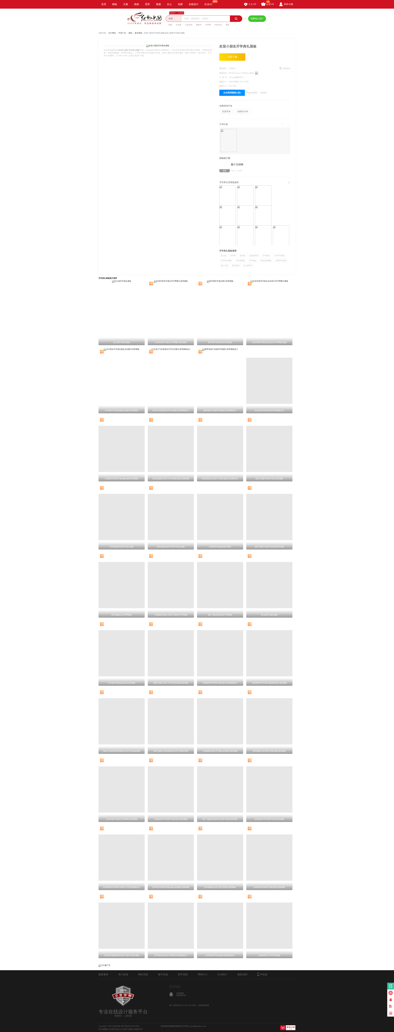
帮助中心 (203, 974)
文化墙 (178, 25)
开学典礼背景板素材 (229, 182)
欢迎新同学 (254, 256)
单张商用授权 (251, 93)
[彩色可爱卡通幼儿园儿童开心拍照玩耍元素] (229, 141)
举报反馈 (286, 68)
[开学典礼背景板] (227, 215)
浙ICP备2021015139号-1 (130, 1026)
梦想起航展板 (265, 261)
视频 (158, 4)
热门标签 (123, 974)
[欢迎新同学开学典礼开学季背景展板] (245, 195)
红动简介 (222, 974)
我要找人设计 (257, 18)
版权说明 (242, 974)
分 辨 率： (224, 77)
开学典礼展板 (226, 261)
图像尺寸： (224, 82)
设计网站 (112, 33)
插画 (136, 4)
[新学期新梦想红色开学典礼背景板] (263, 195)
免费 (180, 4)
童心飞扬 (224, 265)
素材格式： (224, 73)
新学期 (242, 256)
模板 (114, 4)
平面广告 (122, 33)
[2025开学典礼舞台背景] (245, 215)
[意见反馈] (390, 1006)
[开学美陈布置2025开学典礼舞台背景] (263, 215)
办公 (169, 4)
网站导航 (143, 974)
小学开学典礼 (279, 256)
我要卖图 (391, 986)
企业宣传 (188, 25)
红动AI (208, 4)
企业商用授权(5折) (232, 93)
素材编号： (224, 68)
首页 (103, 4)
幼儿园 (223, 256)
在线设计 (194, 4)
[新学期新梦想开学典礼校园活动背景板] (227, 195)
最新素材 (103, 974)
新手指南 (183, 974)
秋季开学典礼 (281, 261)
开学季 (208, 25)
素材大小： (224, 86)
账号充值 (163, 974)
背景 (147, 4)
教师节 (199, 25)
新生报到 (235, 265)
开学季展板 (240, 261)
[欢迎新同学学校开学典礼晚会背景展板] (245, 235)
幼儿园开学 (248, 265)
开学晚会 (252, 261)
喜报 (227, 25)
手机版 (263, 974)
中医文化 (218, 25)
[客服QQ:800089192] (390, 999)
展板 (130, 33)
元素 (125, 4)
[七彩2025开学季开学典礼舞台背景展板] (227, 235)
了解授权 (263, 93)
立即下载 (232, 57)
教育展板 (138, 33)
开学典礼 (266, 256)
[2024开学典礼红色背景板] (281, 235)
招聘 (170, 25)
